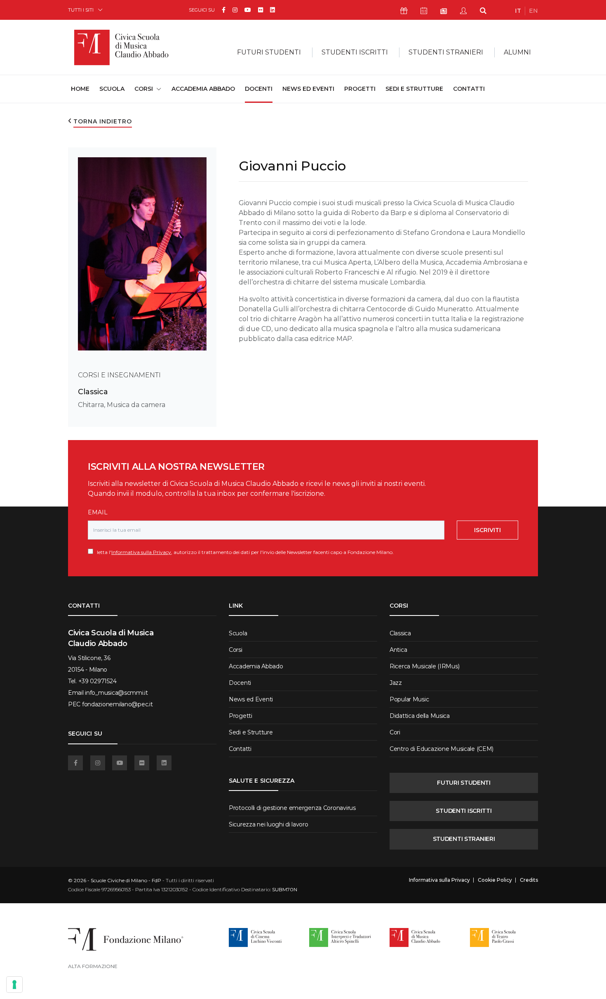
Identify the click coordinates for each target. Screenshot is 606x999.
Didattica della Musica (420, 716)
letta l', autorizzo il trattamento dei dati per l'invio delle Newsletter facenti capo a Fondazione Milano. (243, 552)
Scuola (111, 88)
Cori (395, 732)
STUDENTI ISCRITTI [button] (355, 52)
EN (533, 10)
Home (80, 88)
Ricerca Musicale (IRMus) (424, 666)
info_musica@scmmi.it (116, 692)
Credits (529, 880)
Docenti (258, 88)
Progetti (360, 88)
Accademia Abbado (203, 88)
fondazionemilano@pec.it (117, 704)
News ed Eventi (308, 88)
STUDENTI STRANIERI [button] (446, 52)
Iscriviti (487, 530)
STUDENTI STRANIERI (464, 839)
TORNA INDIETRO (102, 121)
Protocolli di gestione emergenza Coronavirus (292, 808)
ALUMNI (517, 52)
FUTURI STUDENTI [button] (269, 52)
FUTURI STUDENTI (464, 782)
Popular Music (409, 699)
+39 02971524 (97, 681)
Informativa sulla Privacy (141, 552)
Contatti (469, 88)
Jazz (396, 683)
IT (518, 10)
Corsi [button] (143, 88)
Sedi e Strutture (414, 88)
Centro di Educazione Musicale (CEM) (441, 749)
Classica (93, 391)
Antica (398, 649)
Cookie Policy (495, 880)
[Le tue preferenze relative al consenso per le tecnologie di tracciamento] (14, 984)
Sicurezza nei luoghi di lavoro (268, 824)
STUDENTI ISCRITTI (463, 810)
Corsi (235, 649)
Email (98, 512)
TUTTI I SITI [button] (81, 10)
